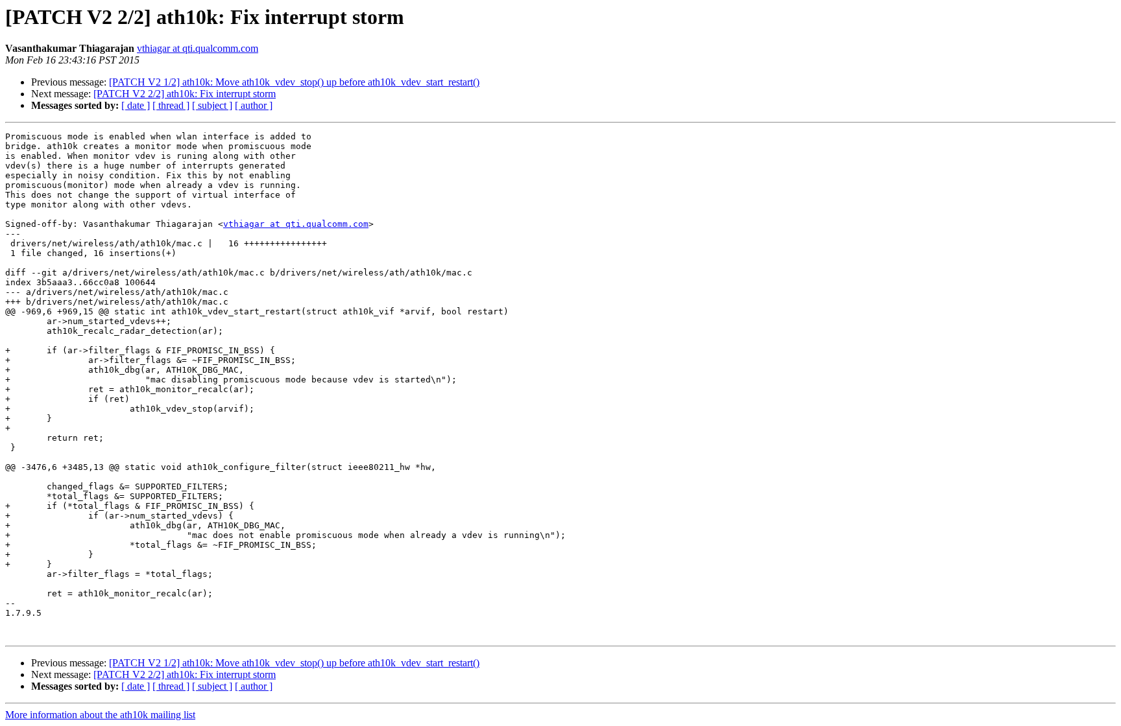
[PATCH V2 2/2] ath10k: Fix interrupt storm (184, 93)
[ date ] (135, 105)
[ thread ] (170, 105)
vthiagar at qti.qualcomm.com (197, 48)
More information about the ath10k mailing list (100, 714)
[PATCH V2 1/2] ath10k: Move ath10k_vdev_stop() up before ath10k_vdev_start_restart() (294, 82)
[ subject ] (212, 105)
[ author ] (253, 105)
